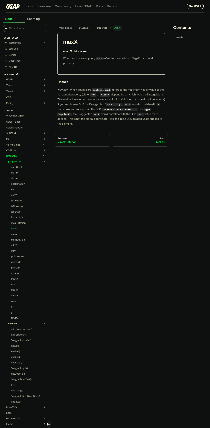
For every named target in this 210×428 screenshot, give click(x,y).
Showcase (43, 6)
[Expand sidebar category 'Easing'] (44, 103)
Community (63, 6)
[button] (26, 145)
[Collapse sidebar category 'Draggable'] (44, 156)
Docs (99, 6)
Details (179, 37)
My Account (177, 6)
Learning (33, 19)
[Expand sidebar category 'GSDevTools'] (44, 418)
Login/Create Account (153, 6)
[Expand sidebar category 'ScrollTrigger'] (44, 122)
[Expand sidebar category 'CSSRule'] (44, 150)
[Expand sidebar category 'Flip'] (44, 139)
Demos (112, 6)
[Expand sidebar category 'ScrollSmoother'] (44, 127)
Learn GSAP (83, 6)
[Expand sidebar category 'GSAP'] (44, 79)
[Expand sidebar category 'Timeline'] (44, 91)
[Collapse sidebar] (49, 424)
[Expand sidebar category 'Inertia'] (44, 424)
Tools (28, 6)
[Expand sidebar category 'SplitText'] (44, 133)
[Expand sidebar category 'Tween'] (44, 85)
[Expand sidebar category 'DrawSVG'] (44, 407)
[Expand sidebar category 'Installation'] (44, 43)
